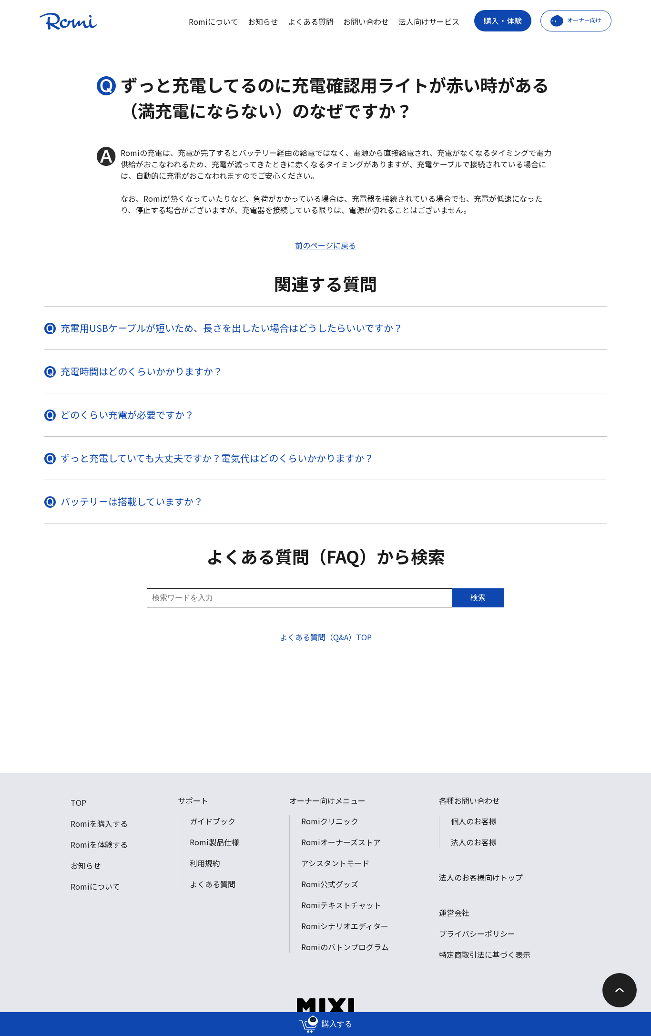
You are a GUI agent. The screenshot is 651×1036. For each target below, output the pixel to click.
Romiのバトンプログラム (345, 947)
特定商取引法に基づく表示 (484, 954)
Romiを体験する (99, 844)
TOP (78, 802)
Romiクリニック (329, 821)
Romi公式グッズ (329, 884)
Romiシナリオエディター (344, 926)
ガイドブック (212, 821)
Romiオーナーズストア (341, 842)
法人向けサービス (428, 21)
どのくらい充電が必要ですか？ (127, 414)
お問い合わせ (366, 21)
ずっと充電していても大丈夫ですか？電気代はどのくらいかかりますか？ (217, 458)
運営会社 (454, 912)
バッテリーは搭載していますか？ (132, 501)
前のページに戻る (325, 245)
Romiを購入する (99, 823)
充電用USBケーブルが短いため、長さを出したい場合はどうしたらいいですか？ (232, 328)
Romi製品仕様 (214, 842)
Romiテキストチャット (341, 905)
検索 (478, 598)
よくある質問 (311, 21)
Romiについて (213, 21)
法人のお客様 (474, 842)
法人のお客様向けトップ (481, 877)
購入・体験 (503, 20)
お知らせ (263, 21)
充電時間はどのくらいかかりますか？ (142, 371)
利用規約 (205, 863)
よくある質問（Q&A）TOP (326, 637)
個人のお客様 (474, 821)
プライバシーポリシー (477, 933)
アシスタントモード (335, 863)
